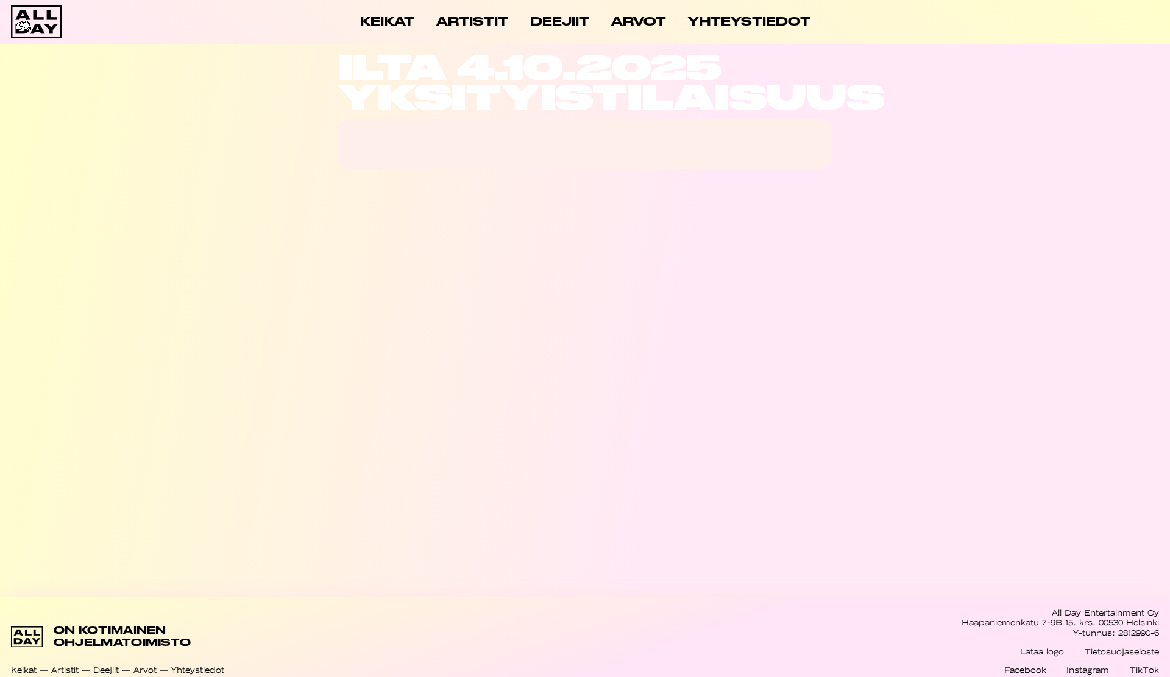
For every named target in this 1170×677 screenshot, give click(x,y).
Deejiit (106, 670)
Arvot (145, 670)
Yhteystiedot (197, 670)
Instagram (1087, 670)
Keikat (24, 670)
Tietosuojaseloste (1122, 652)
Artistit (65, 670)
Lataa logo (1042, 652)
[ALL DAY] (68, 21)
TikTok (1144, 670)
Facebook (1025, 670)
